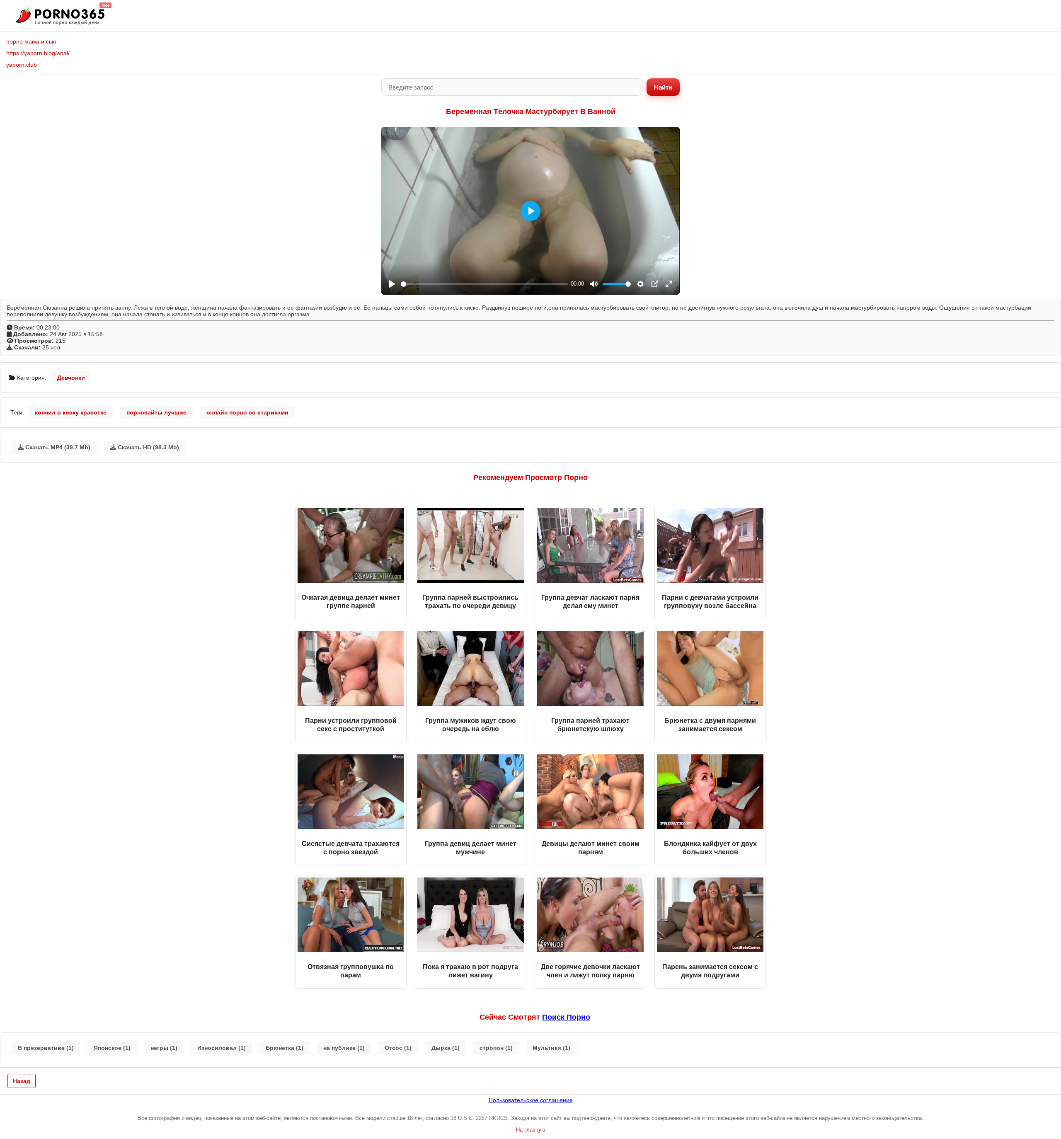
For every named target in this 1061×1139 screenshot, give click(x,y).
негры (163, 1047)
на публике (344, 1047)
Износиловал (221, 1047)
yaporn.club (21, 64)
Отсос (398, 1047)
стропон (496, 1047)
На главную (530, 1130)
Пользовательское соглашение (531, 1100)
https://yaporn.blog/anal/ (38, 53)
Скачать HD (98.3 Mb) (147, 447)
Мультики (551, 1047)
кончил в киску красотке (71, 412)
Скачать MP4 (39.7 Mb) (57, 447)
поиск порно (566, 1017)
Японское (112, 1047)
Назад (21, 1081)
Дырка (445, 1047)
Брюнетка (284, 1047)
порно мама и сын (31, 41)
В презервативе (46, 1047)
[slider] (484, 284)
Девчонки (71, 377)
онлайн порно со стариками (247, 412)
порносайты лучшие (156, 412)
